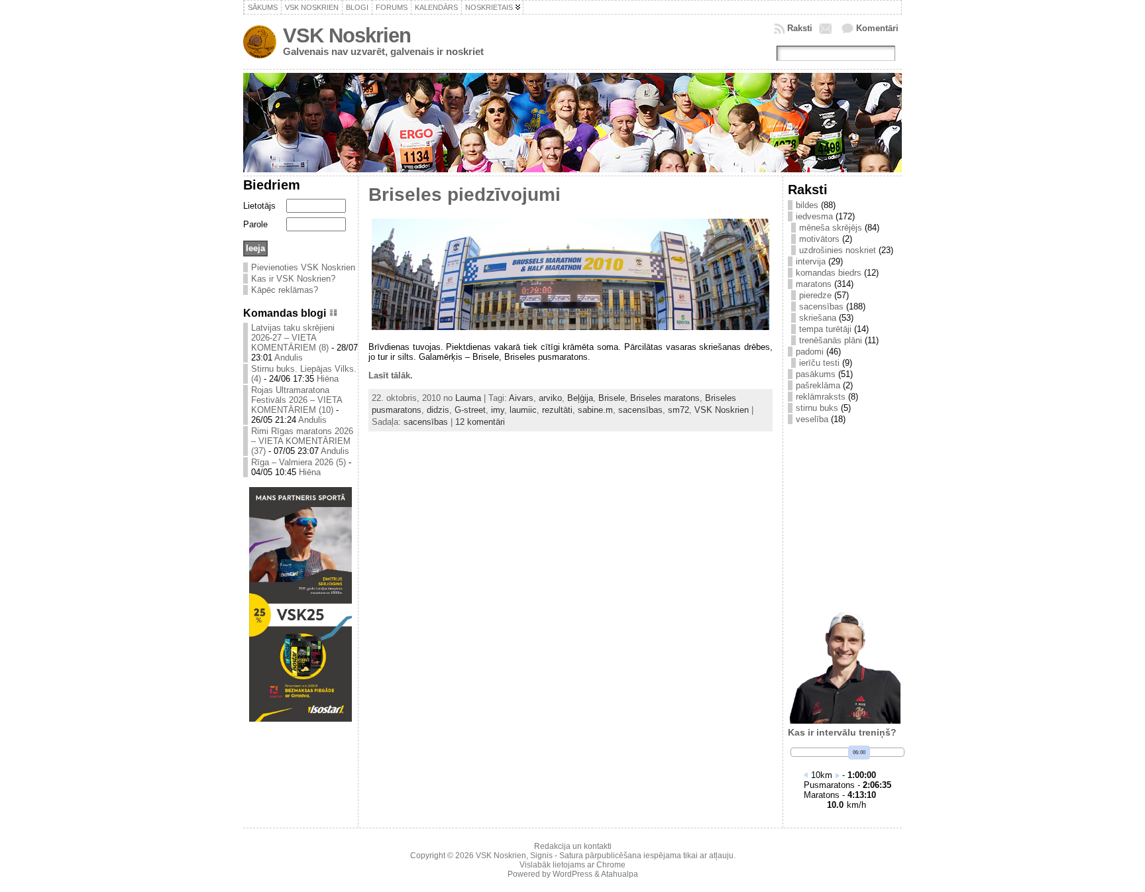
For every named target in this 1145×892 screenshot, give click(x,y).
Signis (541, 855)
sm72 (678, 410)
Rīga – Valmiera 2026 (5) (298, 462)
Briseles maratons (665, 398)
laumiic (523, 410)
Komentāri (877, 28)
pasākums (816, 374)
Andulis (288, 357)
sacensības (640, 410)
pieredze (815, 295)
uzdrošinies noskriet (837, 250)
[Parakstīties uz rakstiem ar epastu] (827, 28)
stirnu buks (817, 408)
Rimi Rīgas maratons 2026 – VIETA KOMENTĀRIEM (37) (302, 441)
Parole (255, 224)
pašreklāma (818, 385)
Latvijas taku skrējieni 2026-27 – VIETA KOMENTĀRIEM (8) (293, 338)
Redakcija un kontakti (573, 846)
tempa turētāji (825, 329)
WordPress (572, 874)
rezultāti (557, 410)
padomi (810, 352)
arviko (550, 398)
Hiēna (328, 379)
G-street (470, 410)
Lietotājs (259, 206)
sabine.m (595, 410)
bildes (807, 205)
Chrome (611, 864)
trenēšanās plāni (830, 340)
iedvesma (814, 216)
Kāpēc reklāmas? (284, 290)
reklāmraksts (820, 397)
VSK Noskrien (347, 35)
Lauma (468, 398)
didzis (438, 410)
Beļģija (580, 398)
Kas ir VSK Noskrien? (293, 279)
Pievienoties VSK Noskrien (303, 267)
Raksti (799, 28)
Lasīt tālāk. (390, 375)
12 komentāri (480, 422)
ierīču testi (819, 363)
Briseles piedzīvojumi (464, 194)
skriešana (817, 318)
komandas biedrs (828, 273)
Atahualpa (619, 874)
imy (497, 410)
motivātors (819, 239)
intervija (811, 261)
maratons (814, 284)
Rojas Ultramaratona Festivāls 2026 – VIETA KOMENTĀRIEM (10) (296, 400)
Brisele (611, 398)
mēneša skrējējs (830, 228)
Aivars (521, 398)
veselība (812, 419)
